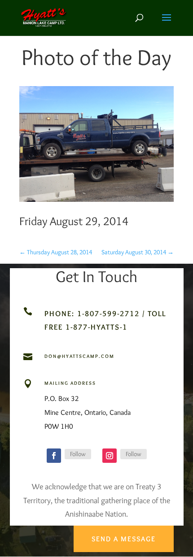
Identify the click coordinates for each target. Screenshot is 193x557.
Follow (78, 454)
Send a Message (124, 539)
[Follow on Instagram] (109, 455)
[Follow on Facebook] (54, 455)
